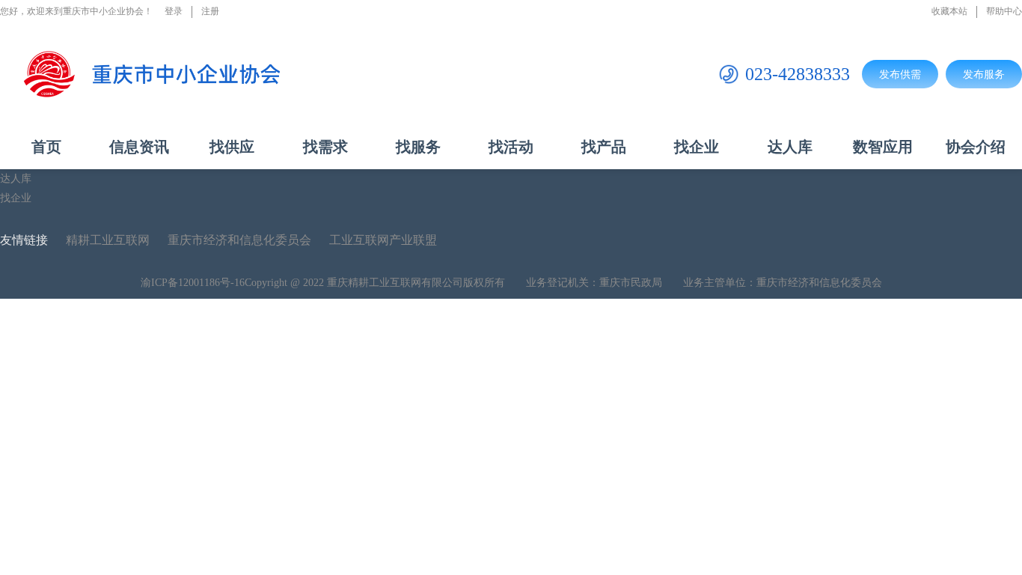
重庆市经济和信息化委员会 (239, 240)
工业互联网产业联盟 (383, 240)
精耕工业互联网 (108, 240)
